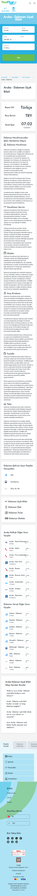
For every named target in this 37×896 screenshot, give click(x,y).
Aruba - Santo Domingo (17, 541)
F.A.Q (9, 797)
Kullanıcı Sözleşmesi (18, 870)
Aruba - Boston (14, 568)
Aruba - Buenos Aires (17, 575)
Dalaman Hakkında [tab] (19, 745)
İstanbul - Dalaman (15, 620)
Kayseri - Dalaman (15, 634)
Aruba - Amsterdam (16, 582)
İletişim (9, 802)
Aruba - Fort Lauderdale (17, 555)
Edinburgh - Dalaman (16, 647)
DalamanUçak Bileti (17, 501)
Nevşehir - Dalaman (16, 640)
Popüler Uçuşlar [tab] (6, 745)
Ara (18, 57)
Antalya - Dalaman (15, 627)
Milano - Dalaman (15, 660)
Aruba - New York (15, 562)
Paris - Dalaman (14, 667)
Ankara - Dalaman (15, 613)
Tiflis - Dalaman (14, 654)
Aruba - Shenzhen (15, 595)
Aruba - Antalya (14, 589)
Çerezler (18, 873)
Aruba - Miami (14, 548)
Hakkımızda (11, 793)
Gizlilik (19, 865)
